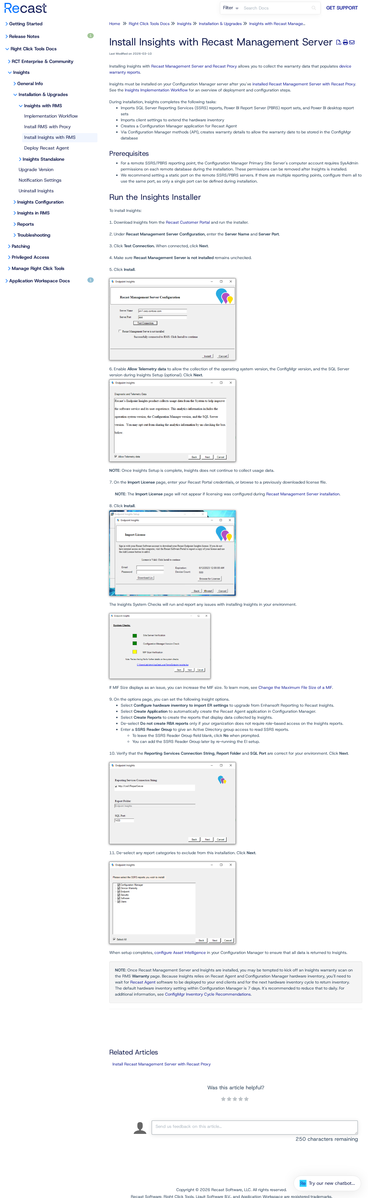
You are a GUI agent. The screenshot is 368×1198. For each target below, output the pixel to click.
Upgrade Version (36, 169)
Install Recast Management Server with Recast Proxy (161, 1064)
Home (114, 23)
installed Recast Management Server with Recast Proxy (303, 84)
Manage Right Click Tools (38, 268)
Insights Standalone (43, 159)
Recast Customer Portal (188, 222)
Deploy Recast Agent (46, 148)
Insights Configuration (40, 202)
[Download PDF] (339, 42)
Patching (21, 246)
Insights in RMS (33, 213)
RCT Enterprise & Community (42, 61)
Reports (25, 224)
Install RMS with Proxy (47, 127)
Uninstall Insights (36, 191)
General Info (30, 83)
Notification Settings (40, 180)
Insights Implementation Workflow (156, 90)
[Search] (313, 8)
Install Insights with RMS (50, 137)
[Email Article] (352, 42)
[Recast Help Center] (27, 5)
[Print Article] (345, 42)
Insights (21, 72)
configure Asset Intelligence (180, 952)
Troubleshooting (33, 235)
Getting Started (26, 24)
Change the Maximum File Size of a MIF (295, 687)
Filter (229, 8)
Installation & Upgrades (43, 94)
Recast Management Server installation (303, 494)
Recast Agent (143, 982)
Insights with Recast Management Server (287, 23)
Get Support (342, 8)
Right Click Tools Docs (34, 49)
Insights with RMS (43, 106)
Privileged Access (30, 257)
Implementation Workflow (51, 116)
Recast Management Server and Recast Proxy (194, 66)
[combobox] (274, 8)
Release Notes (50, 36)
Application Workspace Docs (50, 281)
